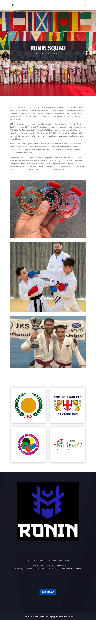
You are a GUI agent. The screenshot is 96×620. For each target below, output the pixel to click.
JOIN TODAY (48, 591)
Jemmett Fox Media (64, 616)
